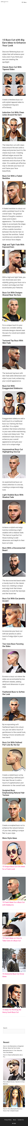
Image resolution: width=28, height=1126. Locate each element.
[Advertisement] (14, 23)
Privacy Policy (7, 1120)
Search (5, 1028)
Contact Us (21, 1120)
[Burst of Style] (4, 2)
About (14, 1120)
